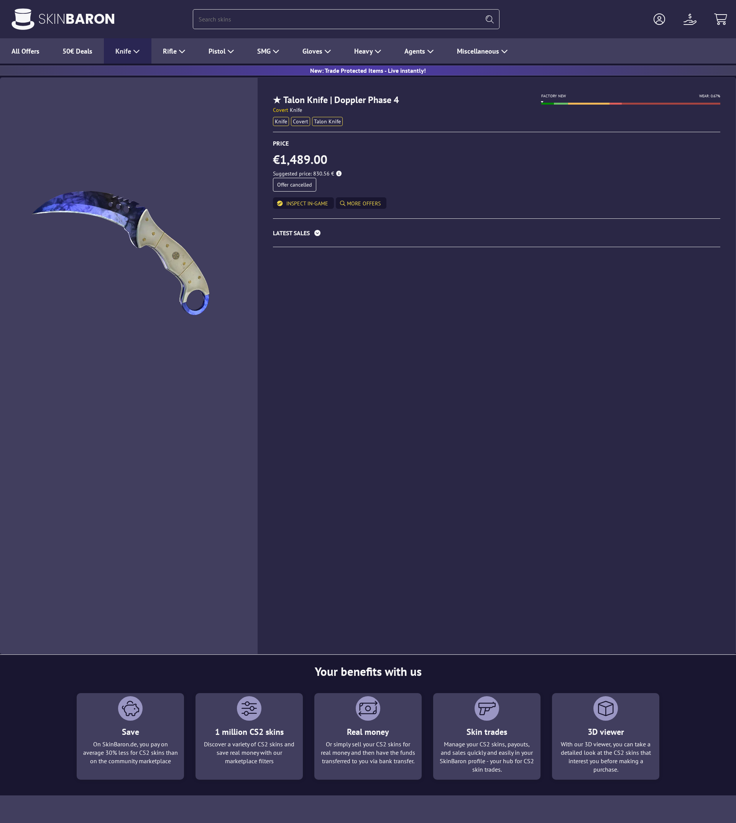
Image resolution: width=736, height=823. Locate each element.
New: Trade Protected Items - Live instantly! (368, 70)
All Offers (25, 51)
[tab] (496, 234)
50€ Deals (77, 51)
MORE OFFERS (363, 203)
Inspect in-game (307, 203)
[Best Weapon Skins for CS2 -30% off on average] (23, 19)
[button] (659, 19)
